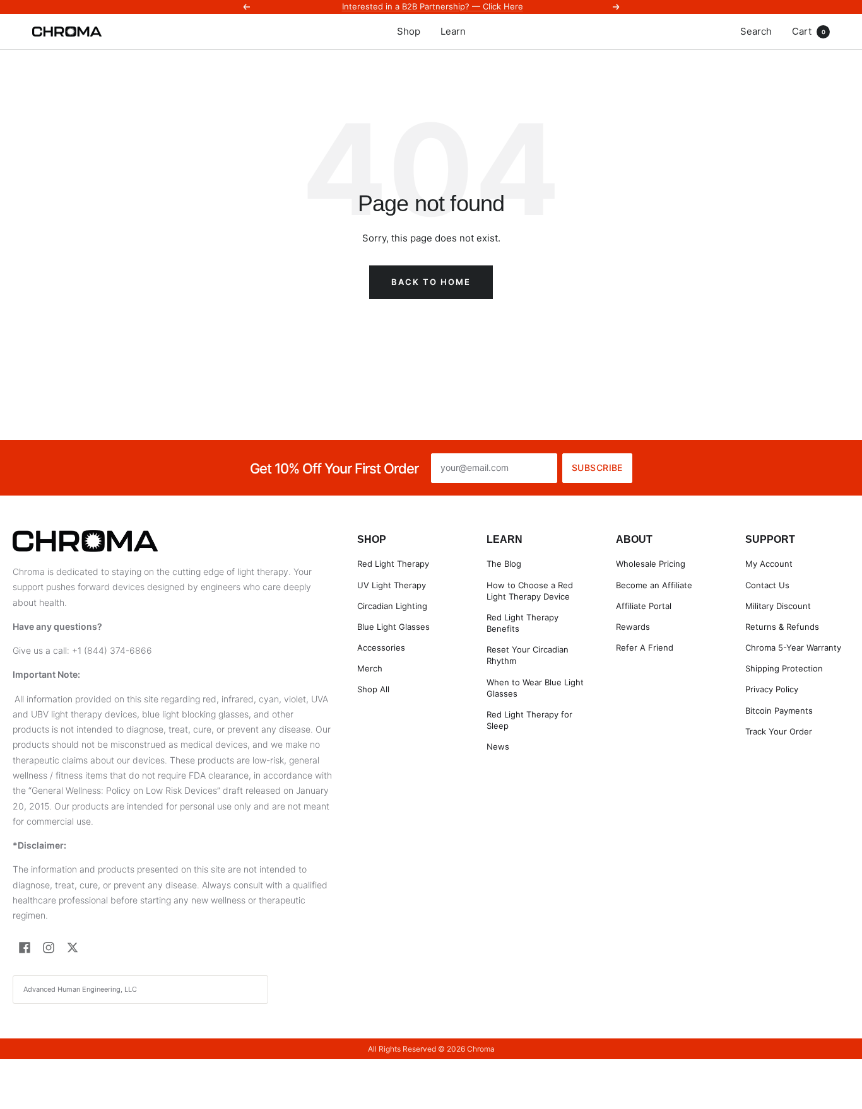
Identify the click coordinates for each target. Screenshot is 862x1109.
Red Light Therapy (393, 564)
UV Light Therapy (391, 585)
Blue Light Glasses (393, 627)
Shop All (373, 689)
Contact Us (767, 585)
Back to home (431, 282)
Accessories (381, 647)
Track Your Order (778, 731)
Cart (808, 31)
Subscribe (597, 467)
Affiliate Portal (643, 606)
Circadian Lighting (392, 606)
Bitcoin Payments (779, 710)
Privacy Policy (771, 689)
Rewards (633, 627)
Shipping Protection (784, 668)
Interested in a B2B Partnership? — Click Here (432, 6)
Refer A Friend (644, 647)
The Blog (504, 564)
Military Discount (778, 606)
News (498, 746)
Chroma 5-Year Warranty (793, 647)
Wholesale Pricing (650, 564)
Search (756, 31)
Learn (453, 31)
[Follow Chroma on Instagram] (49, 948)
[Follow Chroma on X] (73, 948)
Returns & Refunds (782, 627)
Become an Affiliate (654, 585)
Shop (408, 31)
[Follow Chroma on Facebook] (25, 948)
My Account (769, 564)
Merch (369, 668)
